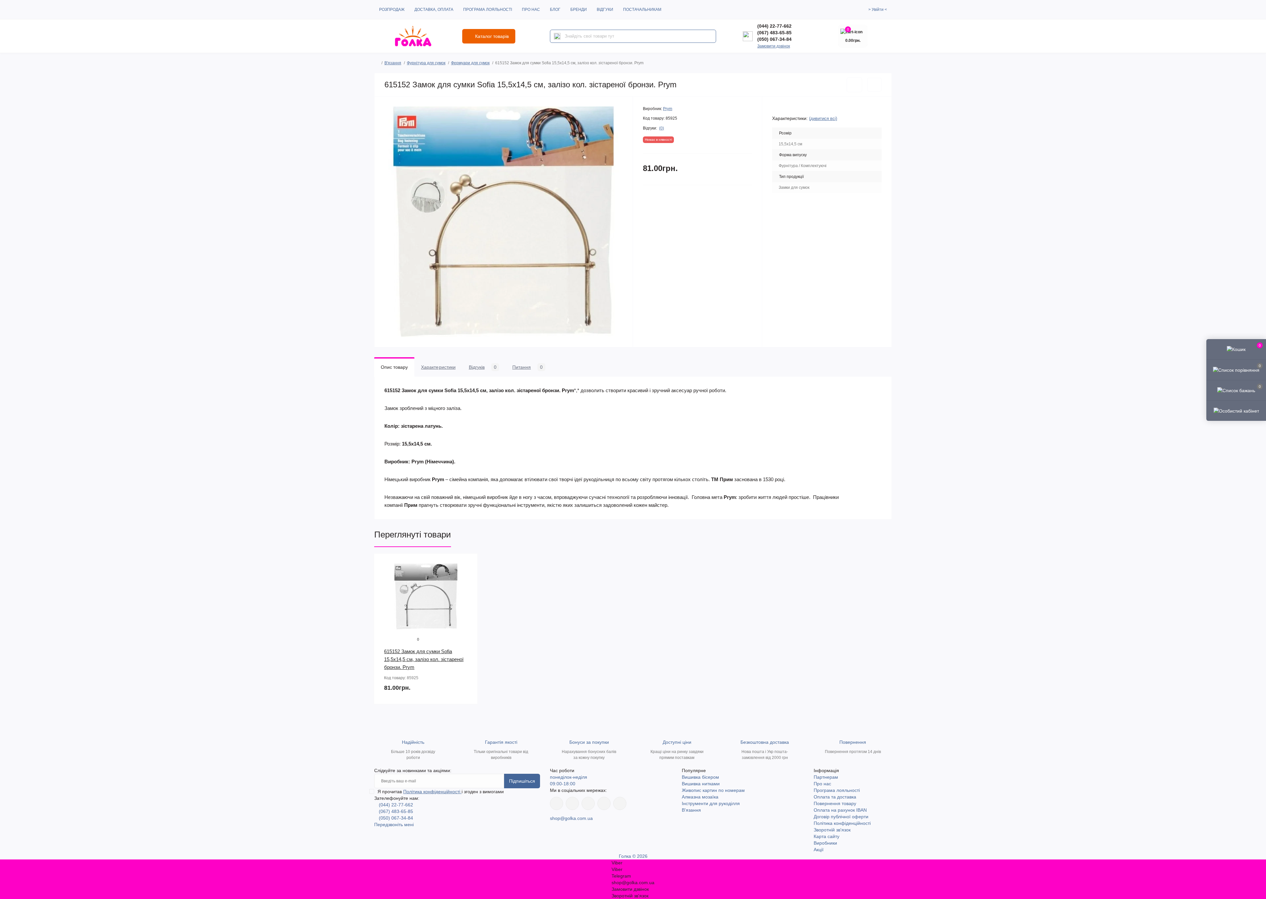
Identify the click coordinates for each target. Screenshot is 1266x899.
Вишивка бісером (700, 777)
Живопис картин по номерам (713, 790)
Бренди (578, 9)
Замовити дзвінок (773, 46)
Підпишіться (522, 781)
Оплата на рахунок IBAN (840, 810)
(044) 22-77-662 (774, 26)
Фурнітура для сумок (426, 63)
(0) (661, 128)
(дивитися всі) (823, 118)
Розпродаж (392, 9)
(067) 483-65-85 (774, 32)
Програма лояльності (487, 9)
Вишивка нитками (701, 783)
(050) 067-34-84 (774, 39)
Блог (555, 9)
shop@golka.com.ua (571, 818)
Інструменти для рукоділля (711, 803)
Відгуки (605, 9)
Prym (667, 108)
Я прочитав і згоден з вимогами (440, 791)
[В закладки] (854, 84)
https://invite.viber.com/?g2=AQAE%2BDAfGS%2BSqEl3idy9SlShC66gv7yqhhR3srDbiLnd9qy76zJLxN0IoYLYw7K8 (604, 803)
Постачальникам (642, 9)
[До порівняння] (874, 85)
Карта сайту (826, 836)
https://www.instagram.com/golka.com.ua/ (572, 803)
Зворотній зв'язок (832, 829)
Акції (819, 849)
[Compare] (468, 589)
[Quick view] (468, 563)
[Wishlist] (468, 576)
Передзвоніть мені (394, 824)
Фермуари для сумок (470, 63)
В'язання (392, 63)
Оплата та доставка (835, 796)
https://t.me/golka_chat (619, 803)
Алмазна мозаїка (700, 796)
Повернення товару (835, 803)
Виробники (825, 843)
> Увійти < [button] (877, 9)
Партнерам (826, 777)
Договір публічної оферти (841, 816)
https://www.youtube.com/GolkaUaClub (588, 803)
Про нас (531, 9)
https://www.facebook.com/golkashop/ (556, 803)
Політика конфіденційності (432, 791)
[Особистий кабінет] (1236, 410)
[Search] (557, 36)
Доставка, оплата (433, 9)
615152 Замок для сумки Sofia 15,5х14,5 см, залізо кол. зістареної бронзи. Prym (424, 659)
